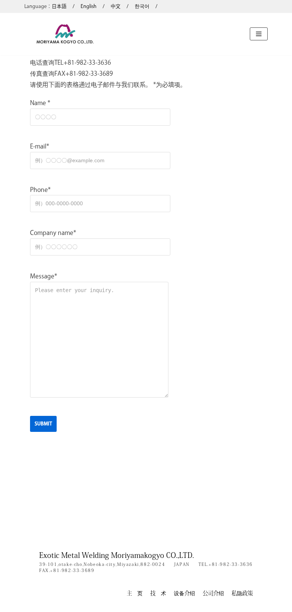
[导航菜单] (259, 33)
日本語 (59, 6)
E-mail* (39, 146)
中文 (116, 6)
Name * (40, 103)
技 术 (158, 593)
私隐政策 (242, 593)
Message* (43, 276)
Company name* (53, 233)
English (89, 6)
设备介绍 (184, 593)
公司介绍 (213, 593)
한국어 (142, 6)
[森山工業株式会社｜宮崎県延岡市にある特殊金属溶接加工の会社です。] (65, 34)
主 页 (135, 593)
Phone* (40, 190)
